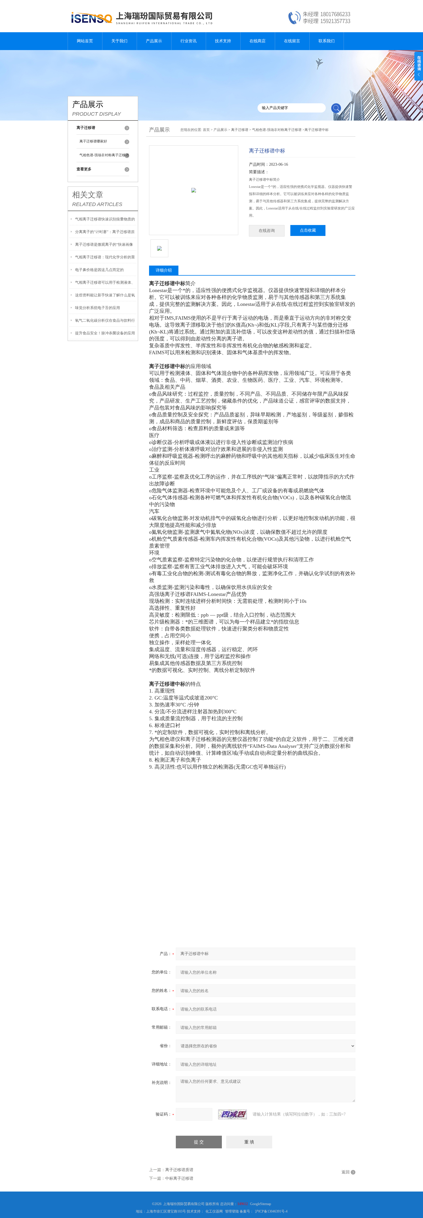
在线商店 (257, 41)
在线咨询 (267, 230)
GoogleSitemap (260, 1204)
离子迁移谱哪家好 (93, 141)
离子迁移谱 (239, 130)
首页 (206, 130)
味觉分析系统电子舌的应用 (97, 308)
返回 (346, 1172)
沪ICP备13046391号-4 (271, 1211)
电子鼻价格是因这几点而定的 (99, 270)
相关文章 (87, 194)
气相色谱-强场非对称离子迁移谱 (104, 155)
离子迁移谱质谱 (179, 1170)
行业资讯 (188, 41)
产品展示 (154, 41)
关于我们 (119, 41)
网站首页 (85, 41)
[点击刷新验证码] (232, 1114)
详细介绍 (164, 270)
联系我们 (327, 41)
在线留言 (292, 41)
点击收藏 (308, 230)
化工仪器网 (214, 1211)
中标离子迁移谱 (179, 1178)
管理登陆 (232, 1211)
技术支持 (223, 41)
